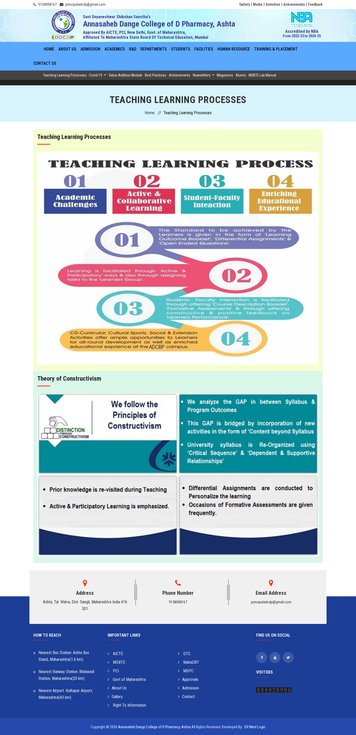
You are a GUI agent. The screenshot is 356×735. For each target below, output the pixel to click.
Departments (153, 49)
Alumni (241, 75)
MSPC (188, 670)
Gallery (244, 4)
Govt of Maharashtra (129, 679)
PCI (115, 670)
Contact (188, 696)
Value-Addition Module (125, 75)
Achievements (294, 4)
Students (180, 49)
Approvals (190, 679)
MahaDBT (190, 662)
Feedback (315, 4)
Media (257, 4)
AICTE (117, 653)
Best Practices (155, 75)
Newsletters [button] (202, 75)
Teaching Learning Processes (65, 75)
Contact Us (44, 63)
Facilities (203, 49)
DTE (186, 653)
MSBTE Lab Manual (262, 75)
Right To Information (129, 705)
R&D (132, 49)
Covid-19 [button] (96, 75)
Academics (115, 49)
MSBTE (118, 662)
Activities (273, 4)
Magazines (225, 75)
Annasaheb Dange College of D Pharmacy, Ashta (154, 727)
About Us (67, 49)
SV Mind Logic (255, 727)
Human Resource (233, 49)
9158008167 (47, 4)
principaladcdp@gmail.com (85, 4)
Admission (90, 49)
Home (49, 49)
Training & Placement (276, 49)
